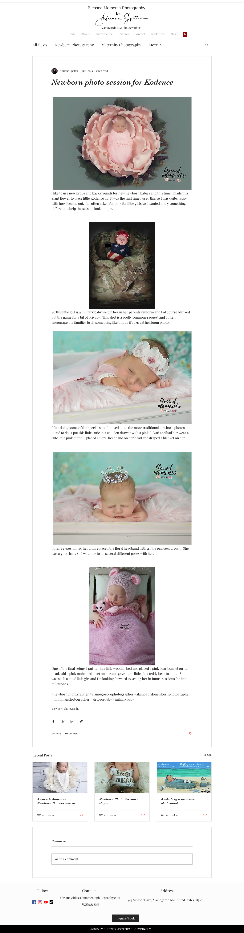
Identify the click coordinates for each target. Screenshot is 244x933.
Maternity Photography (121, 44)
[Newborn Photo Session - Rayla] (122, 777)
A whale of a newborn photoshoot (178, 801)
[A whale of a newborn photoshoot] (183, 777)
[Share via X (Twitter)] (62, 721)
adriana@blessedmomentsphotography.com (90, 898)
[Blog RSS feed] (185, 34)
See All (208, 754)
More (153, 44)
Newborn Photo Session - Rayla (118, 801)
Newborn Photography (74, 44)
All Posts (39, 44)
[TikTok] (51, 902)
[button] (207, 44)
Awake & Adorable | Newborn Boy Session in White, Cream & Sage (56, 801)
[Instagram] (40, 902)
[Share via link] (81, 721)
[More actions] (190, 71)
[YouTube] (46, 902)
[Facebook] (34, 902)
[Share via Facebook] (53, 721)
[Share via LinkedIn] (72, 721)
